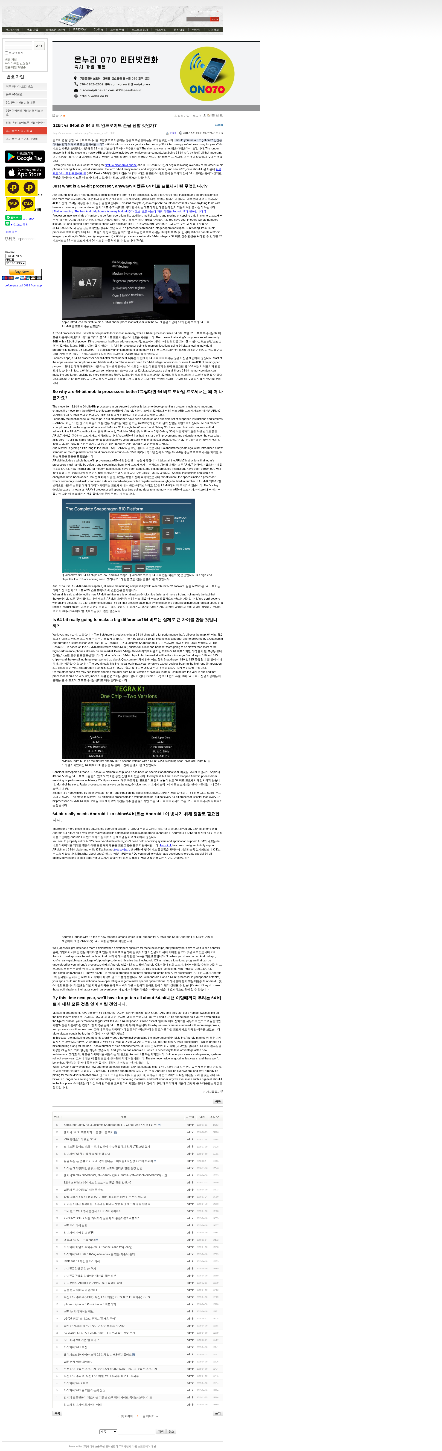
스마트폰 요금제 (56, 29)
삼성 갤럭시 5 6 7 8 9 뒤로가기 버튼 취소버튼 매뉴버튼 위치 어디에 (105, 1196)
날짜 (202, 1116)
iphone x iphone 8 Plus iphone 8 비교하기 (90, 1304)
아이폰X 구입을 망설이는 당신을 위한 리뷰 (90, 1275)
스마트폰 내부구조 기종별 (22, 138)
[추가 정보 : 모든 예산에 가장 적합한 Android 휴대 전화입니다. (166, 211)
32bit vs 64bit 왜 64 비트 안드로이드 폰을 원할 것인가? (105, 125)
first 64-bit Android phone (121, 165)
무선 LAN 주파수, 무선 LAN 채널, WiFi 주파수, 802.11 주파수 (101, 1376)
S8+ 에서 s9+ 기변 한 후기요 (81, 1340)
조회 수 (214, 1116)
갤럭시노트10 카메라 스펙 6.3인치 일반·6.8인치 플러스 (98, 1354)
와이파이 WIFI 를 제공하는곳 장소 (84, 1390)
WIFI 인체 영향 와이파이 (78, 1361)
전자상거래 (12, 29)
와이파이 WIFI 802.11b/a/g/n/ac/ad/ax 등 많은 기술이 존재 (99, 1254)
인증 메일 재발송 (15, 67)
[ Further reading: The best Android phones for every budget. (90, 211)
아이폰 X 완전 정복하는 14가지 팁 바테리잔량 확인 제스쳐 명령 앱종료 (107, 1204)
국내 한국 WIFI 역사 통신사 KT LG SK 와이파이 (93, 1211)
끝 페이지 (148, 1416)
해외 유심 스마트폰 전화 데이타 (25, 122)
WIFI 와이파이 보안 (75, 1225)
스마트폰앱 (117, 29)
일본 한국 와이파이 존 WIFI (80, 1290)
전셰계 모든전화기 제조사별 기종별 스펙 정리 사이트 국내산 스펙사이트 (108, 1397)
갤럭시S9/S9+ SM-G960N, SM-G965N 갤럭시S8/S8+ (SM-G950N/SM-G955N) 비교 (115, 1175)
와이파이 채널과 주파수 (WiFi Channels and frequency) (98, 1247)
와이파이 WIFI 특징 (75, 1347)
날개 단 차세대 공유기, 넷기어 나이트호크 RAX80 (94, 1325)
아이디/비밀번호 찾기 (18, 63)
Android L (166, 845)
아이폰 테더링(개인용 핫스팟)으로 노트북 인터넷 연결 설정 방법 (103, 1168)
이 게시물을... (211, 1091)
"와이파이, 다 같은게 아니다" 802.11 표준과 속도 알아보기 (99, 1333)
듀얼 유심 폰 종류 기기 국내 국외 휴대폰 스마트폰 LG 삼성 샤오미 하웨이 (108, 1161)
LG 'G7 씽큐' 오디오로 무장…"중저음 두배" (90, 1318)
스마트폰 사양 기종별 (19, 130)
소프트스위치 (139, 29)
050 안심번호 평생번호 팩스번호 (24, 112)
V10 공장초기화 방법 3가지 (80, 1139)
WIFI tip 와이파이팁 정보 (79, 1311)
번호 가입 (32, 29)
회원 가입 (11, 59)
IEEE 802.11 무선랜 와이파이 (82, 1261)
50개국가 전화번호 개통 (20, 102)
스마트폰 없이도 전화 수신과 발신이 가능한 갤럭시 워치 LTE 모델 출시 (107, 1146)
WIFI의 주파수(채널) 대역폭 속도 (84, 1189)
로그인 (197, 115)
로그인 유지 (16, 52)
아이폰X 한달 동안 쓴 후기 (80, 1268)
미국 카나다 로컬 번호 (19, 86)
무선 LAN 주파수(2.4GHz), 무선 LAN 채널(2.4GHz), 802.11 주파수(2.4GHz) (110, 1369)
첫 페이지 (127, 1416)
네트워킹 (160, 29)
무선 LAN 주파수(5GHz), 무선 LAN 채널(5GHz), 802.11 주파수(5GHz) (107, 1297)
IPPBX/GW (79, 29)
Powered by (112, 1446)
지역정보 (213, 29)
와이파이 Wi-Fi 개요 (76, 1383)
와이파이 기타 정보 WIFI (78, 1232)
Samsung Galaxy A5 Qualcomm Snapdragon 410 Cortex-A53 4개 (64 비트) (110, 1125)
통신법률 (179, 29)
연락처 (196, 29)
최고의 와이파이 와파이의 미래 (83, 1404)
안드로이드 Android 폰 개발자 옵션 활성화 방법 (93, 1282)
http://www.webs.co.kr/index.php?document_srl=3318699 (84, 133)
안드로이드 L (122, 849)
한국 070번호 (14, 94)
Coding (98, 29)
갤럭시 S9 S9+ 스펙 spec (79, 1240)
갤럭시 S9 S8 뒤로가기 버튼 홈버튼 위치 (88, 1132)
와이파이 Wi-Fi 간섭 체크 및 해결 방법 (87, 1153)
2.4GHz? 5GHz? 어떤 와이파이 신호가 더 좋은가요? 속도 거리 (102, 1218)
